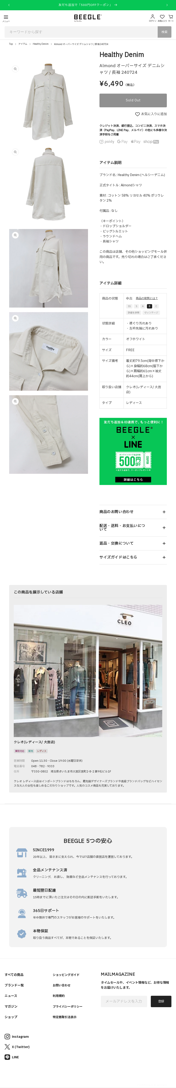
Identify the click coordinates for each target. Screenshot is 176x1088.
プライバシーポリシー (67, 1006)
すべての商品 (14, 974)
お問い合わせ (62, 985)
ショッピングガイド (66, 974)
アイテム (22, 44)
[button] (133, 512)
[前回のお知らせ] (9, 5)
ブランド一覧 (14, 985)
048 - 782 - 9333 (43, 766)
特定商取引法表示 (65, 1017)
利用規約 (59, 995)
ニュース (11, 995)
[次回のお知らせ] (167, 5)
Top (11, 44)
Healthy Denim (41, 44)
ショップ (11, 1016)
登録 (161, 1001)
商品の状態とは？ (147, 298)
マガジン (11, 1006)
